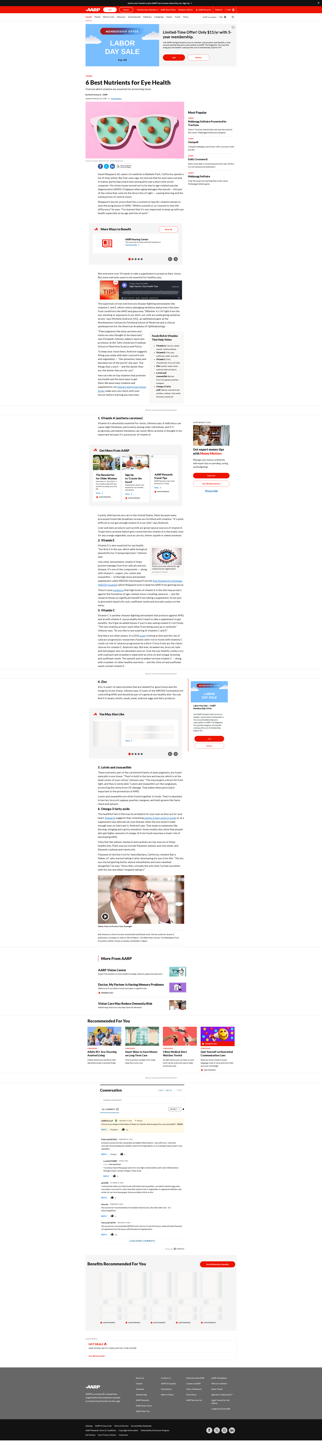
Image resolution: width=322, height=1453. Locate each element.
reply (104, 1129)
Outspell (193, 142)
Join (174, 57)
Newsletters (166, 1389)
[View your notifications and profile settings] (183, 1109)
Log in (161, 1090)
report (178, 1154)
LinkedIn (112, 166)
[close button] (233, 27)
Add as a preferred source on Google (128, 166)
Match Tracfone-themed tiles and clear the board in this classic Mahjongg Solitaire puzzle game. (210, 131)
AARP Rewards (205, 10)
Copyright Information (128, 1430)
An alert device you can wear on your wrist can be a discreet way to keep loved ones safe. (178, 1063)
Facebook (100, 166)
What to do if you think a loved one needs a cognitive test (122, 988)
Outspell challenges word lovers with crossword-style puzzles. (211, 148)
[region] (142, 1170)
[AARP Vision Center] (177, 972)
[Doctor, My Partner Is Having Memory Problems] (177, 988)
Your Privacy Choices (107, 1435)
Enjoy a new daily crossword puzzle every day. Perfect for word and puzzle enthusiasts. (211, 165)
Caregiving (92, 1048)
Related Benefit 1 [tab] (129, 259)
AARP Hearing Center (136, 239)
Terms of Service (121, 1426)
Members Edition (185, 10)
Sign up (169, 1090)
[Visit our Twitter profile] (217, 1430)
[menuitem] (89, 18)
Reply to (112, 1164)
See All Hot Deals (97, 1356)
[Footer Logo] (103, 1387)
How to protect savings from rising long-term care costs (140, 1061)
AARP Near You (143, 1411)
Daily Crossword (197, 159)
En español (116, 99)
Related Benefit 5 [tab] (141, 259)
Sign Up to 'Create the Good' (133, 478)
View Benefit (131, 245)
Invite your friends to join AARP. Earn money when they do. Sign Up (159, 3)
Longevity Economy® (220, 1408)
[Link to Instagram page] (224, 1430)
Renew (198, 57)
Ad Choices (90, 1435)
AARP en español (209, 17)
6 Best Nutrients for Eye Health (128, 82)
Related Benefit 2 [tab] (132, 259)
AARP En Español (168, 1383)
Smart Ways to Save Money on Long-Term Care (141, 1053)
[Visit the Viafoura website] (179, 1249)
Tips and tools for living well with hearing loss (143, 242)
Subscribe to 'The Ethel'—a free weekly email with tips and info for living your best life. (106, 485)
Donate (139, 1383)
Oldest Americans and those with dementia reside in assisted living (101, 1061)
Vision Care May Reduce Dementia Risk (125, 1003)
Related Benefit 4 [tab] (138, 259)
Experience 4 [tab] (138, 754)
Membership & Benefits (147, 10)
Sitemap (89, 1426)
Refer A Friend (167, 1394)
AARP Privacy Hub (103, 1426)
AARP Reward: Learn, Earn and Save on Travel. (164, 482)
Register (219, 10)
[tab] (110, 1109)
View (98, 493)
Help (221, 17)
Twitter (106, 166)
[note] (135, 161)
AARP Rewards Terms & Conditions (101, 1430)
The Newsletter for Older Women (106, 476)
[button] (232, 17)
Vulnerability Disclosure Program (155, 1430)
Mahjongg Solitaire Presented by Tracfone (207, 123)
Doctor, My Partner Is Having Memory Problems (131, 984)
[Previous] (170, 259)
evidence (118, 590)
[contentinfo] (141, 926)
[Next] (175, 259)
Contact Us (166, 1378)
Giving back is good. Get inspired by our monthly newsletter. (134, 487)
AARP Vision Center (112, 970)
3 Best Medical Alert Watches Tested (175, 1053)
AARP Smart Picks (168, 10)
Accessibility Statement (141, 1426)
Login (228, 9)
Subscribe (211, 476)
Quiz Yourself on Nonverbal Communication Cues (217, 1053)
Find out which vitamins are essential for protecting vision (118, 88)
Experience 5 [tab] (141, 754)
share (180, 1129)
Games (191, 118)
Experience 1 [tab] (129, 754)
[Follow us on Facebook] (209, 1430)
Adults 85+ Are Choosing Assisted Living (102, 1053)
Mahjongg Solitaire (199, 176)
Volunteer (140, 1389)
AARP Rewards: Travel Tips (163, 476)
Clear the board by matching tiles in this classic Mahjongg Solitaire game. (208, 182)
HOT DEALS (96, 1344)
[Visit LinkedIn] (232, 1430)
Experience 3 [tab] (135, 754)
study (143, 635)
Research (110, 817)
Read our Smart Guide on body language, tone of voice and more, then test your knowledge (217, 1063)
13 (127, 1130)
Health (89, 76)
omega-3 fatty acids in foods (160, 817)
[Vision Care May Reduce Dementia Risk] (177, 1005)
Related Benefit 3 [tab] (135, 259)
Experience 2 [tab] (132, 754)
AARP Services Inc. (194, 1400)
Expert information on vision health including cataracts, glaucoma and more (130, 974)
